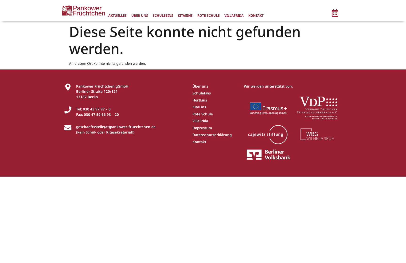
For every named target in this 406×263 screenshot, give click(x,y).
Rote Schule (208, 15)
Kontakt (256, 15)
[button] (335, 13)
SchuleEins (163, 15)
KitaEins (185, 15)
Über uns (139, 15)
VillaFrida (234, 15)
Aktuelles (117, 15)
